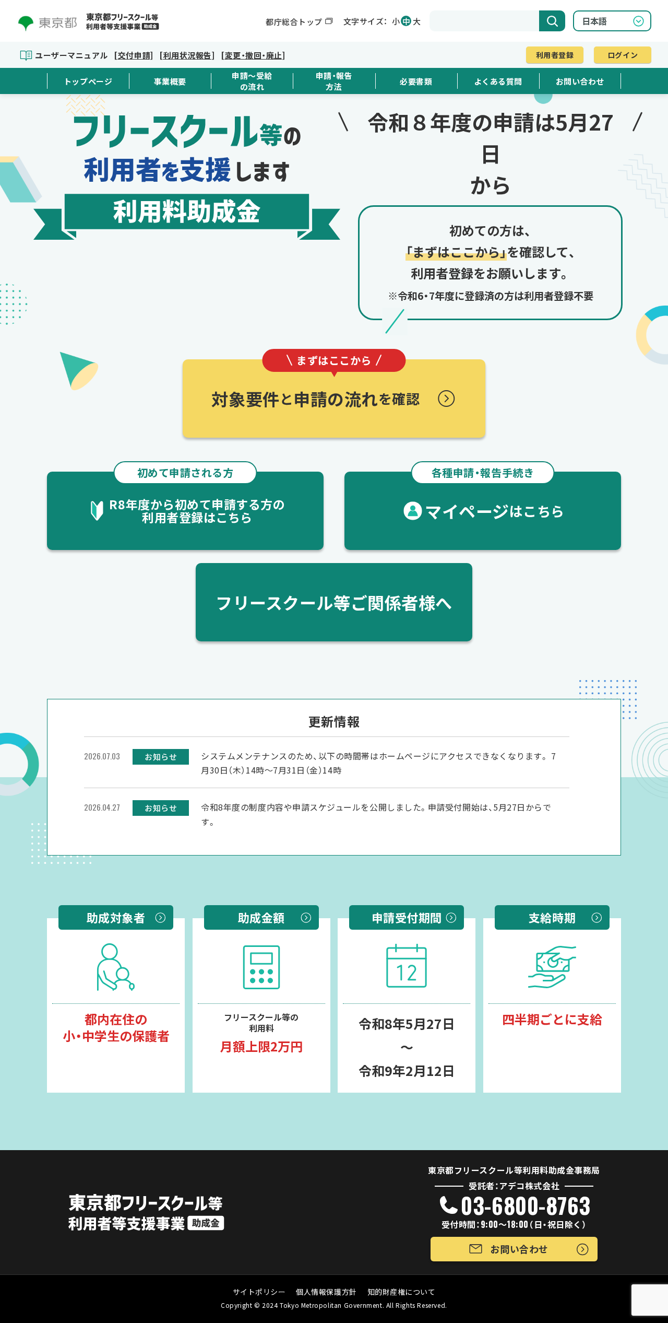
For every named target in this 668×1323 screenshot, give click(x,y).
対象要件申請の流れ (315, 385)
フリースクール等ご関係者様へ (334, 602)
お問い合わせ (580, 81)
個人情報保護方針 (326, 1291)
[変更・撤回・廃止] (253, 55)
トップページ (88, 81)
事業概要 (170, 81)
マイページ (495, 497)
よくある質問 (498, 81)
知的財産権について (401, 1291)
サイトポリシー (259, 1291)
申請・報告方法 (334, 81)
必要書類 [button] (416, 81)
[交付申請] (133, 55)
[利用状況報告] (186, 55)
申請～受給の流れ (252, 81)
